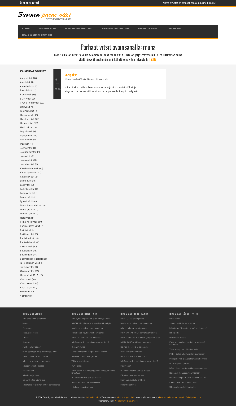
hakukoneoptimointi (125, 397)
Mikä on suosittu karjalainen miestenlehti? (90, 342)
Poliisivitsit (25, 230)
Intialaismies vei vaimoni (82, 387)
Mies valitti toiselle (177, 337)
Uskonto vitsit (27, 271)
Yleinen (24, 295)
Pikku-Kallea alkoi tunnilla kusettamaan (187, 354)
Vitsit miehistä (27, 283)
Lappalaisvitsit (27, 193)
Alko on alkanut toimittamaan (133, 328)
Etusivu (26, 28)
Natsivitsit (25, 217)
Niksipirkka (71, 74)
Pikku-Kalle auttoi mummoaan (183, 382)
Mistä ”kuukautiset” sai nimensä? (86, 337)
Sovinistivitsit (27, 254)
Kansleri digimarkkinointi (203, 2)
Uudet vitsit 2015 (29, 275)
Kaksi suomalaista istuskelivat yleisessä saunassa (187, 343)
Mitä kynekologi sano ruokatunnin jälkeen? (90, 318)
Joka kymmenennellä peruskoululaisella (89, 351)
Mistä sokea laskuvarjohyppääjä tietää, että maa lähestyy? (93, 371)
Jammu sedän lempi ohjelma (35, 356)
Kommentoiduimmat (148, 28)
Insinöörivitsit (27, 135)
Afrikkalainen (28, 370)
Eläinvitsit (25, 106)
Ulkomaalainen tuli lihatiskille (182, 387)
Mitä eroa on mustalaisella (34, 318)
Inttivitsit (24, 143)
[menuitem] (26, 28)
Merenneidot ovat (128, 385)
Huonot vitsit (26, 123)
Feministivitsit (27, 110)
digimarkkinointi (93, 397)
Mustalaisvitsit (27, 209)
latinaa (25, 323)
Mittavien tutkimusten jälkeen (84, 356)
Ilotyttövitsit (26, 131)
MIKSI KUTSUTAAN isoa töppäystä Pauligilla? (91, 323)
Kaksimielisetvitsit (29, 168)
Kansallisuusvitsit (29, 172)
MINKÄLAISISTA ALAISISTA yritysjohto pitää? (140, 337)
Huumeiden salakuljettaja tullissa (86, 377)
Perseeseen (27, 328)
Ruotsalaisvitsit (28, 242)
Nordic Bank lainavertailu (126, 401)
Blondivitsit (25, 94)
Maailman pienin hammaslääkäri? (86, 382)
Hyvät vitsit (26, 127)
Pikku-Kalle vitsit (28, 221)
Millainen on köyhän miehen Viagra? (87, 333)
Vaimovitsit (25, 279)
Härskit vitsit (26, 115)
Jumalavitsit (26, 160)
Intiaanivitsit (26, 139)
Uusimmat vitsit (47, 28)
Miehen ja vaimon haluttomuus (36, 361)
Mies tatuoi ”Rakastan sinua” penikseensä (41, 385)
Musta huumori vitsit (30, 205)
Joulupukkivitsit (28, 152)
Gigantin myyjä (78, 347)
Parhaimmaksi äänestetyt (78, 28)
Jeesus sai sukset (30, 333)
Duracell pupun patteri (179, 363)
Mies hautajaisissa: (30, 375)
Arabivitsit (25, 82)
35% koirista (77, 366)
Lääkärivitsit (26, 180)
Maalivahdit (125, 366)
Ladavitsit (25, 184)
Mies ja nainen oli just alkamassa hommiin (188, 359)
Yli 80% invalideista (80, 361)
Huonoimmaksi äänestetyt (115, 28)
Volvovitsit (25, 291)
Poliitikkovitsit (27, 234)
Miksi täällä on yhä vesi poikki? (134, 356)
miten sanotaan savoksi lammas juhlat (39, 351)
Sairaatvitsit (26, 246)
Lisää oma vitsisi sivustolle (37, 35)
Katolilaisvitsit (27, 176)
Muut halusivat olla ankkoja (132, 380)
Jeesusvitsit (26, 148)
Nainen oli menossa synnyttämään (184, 373)
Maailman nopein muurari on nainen (87, 328)
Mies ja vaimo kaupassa (33, 366)
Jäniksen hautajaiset (31, 347)
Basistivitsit (26, 90)
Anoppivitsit (26, 78)
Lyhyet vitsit (26, 201)
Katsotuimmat (175, 28)
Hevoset (26, 342)
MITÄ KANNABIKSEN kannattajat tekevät (138, 333)
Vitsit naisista (27, 287)
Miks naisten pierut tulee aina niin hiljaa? (187, 377)
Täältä (153, 59)
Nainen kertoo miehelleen (33, 380)
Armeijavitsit (26, 86)
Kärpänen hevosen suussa (132, 375)
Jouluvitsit (25, 156)
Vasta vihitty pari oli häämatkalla (183, 349)
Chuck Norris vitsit (29, 102)
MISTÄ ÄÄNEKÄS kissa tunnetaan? (136, 342)
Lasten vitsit (26, 197)
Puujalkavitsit (27, 238)
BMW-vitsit (25, 98)
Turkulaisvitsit (27, 267)
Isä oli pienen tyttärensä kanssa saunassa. (188, 368)
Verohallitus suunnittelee (131, 351)
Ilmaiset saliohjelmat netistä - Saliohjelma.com (180, 397)
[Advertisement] (109, 136)
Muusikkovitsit (27, 213)
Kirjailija (26, 337)
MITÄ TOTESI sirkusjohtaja (132, 318)
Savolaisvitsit (27, 250)
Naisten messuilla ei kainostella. (134, 347)
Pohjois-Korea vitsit (30, 226)
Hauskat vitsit (27, 119)
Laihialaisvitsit (27, 189)
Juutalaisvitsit (27, 164)
